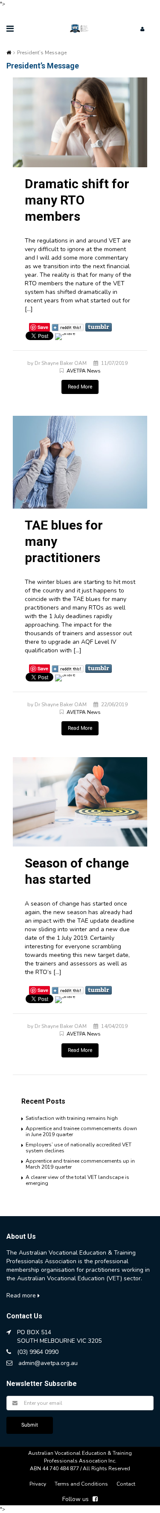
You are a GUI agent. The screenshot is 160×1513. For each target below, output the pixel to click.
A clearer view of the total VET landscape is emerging (77, 1180)
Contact (125, 1483)
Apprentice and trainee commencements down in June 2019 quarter (81, 1131)
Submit (29, 1425)
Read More (80, 387)
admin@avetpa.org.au (48, 1363)
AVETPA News (84, 370)
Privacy (37, 1483)
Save (43, 327)
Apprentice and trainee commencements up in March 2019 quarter (80, 1164)
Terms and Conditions (81, 1483)
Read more (22, 1295)
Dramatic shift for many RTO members (77, 200)
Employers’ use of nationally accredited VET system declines (78, 1147)
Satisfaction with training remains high (72, 1118)
